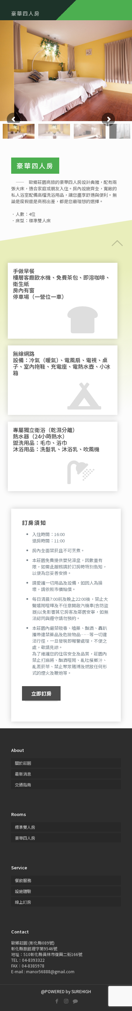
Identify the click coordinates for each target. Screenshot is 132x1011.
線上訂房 (23, 902)
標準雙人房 (25, 827)
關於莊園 (23, 763)
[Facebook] (57, 1000)
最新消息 (23, 774)
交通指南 (23, 784)
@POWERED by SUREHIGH (66, 991)
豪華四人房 (25, 838)
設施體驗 (23, 891)
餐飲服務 (23, 880)
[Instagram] (66, 1000)
